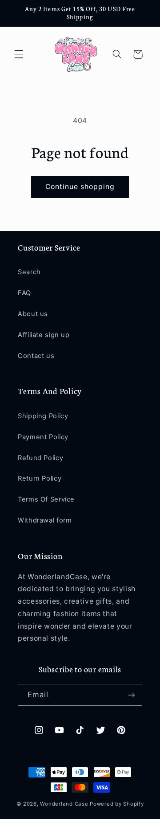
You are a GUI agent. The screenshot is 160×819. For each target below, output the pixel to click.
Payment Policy (43, 437)
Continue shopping (80, 186)
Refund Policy (40, 458)
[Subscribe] (131, 695)
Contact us (36, 356)
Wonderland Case (64, 804)
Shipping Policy (43, 416)
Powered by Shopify (117, 804)
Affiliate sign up (44, 335)
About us (33, 314)
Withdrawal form (45, 520)
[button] (18, 54)
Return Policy (39, 478)
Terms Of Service (46, 499)
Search (29, 272)
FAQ (24, 293)
